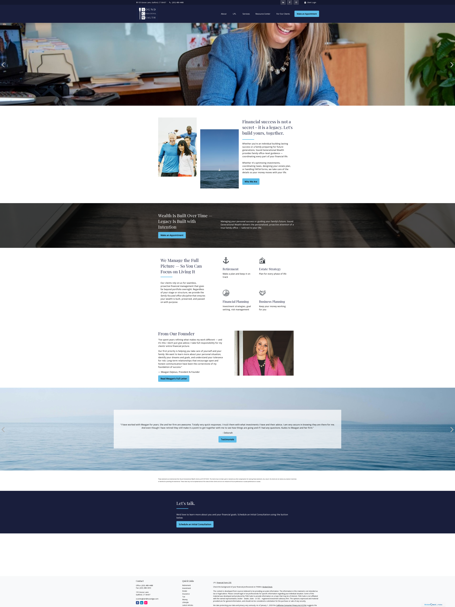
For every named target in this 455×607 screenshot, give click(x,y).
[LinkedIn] (283, 2)
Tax (183, 597)
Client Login (311, 2)
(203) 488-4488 (178, 2)
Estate (184, 591)
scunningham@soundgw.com (147, 599)
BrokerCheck (267, 587)
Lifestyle (185, 602)
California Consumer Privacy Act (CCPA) (291, 605)
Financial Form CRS (224, 582)
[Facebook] (289, 2)
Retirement (186, 585)
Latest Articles (187, 605)
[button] (224, 13)
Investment (186, 588)
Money (185, 599)
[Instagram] (145, 602)
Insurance (186, 594)
